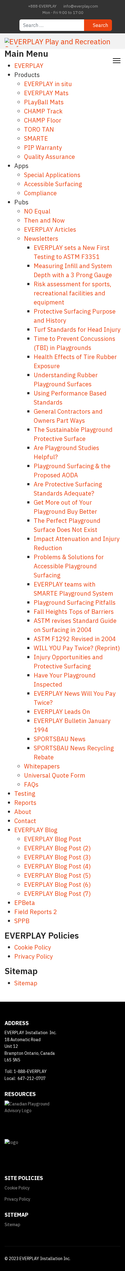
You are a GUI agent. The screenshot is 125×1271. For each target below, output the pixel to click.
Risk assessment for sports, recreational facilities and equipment (72, 293)
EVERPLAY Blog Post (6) (57, 884)
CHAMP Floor (42, 120)
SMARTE (36, 138)
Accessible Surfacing (53, 184)
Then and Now (44, 220)
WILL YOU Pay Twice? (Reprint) (77, 648)
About (22, 812)
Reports (25, 803)
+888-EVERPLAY (42, 6)
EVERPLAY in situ (48, 84)
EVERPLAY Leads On (62, 712)
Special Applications (52, 175)
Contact (25, 821)
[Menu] (116, 61)
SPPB (21, 921)
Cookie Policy (32, 947)
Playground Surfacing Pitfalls (75, 602)
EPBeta (24, 903)
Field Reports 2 (35, 912)
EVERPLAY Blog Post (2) (57, 848)
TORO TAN (39, 129)
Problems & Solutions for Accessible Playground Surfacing (69, 566)
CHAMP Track (43, 111)
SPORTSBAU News (60, 739)
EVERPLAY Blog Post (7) (57, 893)
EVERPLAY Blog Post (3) (57, 857)
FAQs (31, 784)
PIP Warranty (43, 147)
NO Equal (37, 211)
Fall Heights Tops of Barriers (74, 611)
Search (100, 25)
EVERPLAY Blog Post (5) (57, 875)
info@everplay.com (80, 6)
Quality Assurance (49, 157)
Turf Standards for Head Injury (77, 329)
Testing (24, 793)
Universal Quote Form (54, 775)
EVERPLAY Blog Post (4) (57, 866)
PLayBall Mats (44, 102)
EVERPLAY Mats (46, 93)
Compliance (40, 193)
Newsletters (41, 238)
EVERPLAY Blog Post (52, 839)
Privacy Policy (33, 956)
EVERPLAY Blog (35, 830)
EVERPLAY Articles (50, 229)
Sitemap (25, 983)
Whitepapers (42, 766)
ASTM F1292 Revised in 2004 (75, 639)
